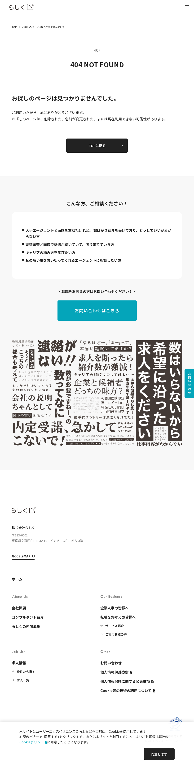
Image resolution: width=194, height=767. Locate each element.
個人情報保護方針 (114, 672)
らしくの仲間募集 (26, 626)
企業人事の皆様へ (114, 607)
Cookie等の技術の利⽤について (126, 690)
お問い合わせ (189, 383)
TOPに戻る (97, 145)
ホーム (17, 579)
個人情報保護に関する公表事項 (125, 681)
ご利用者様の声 (116, 634)
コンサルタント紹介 (28, 617)
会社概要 (19, 607)
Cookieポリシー (31, 742)
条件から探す (26, 671)
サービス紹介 (114, 626)
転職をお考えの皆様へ (118, 617)
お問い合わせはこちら (97, 310)
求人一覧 (23, 680)
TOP (14, 27)
